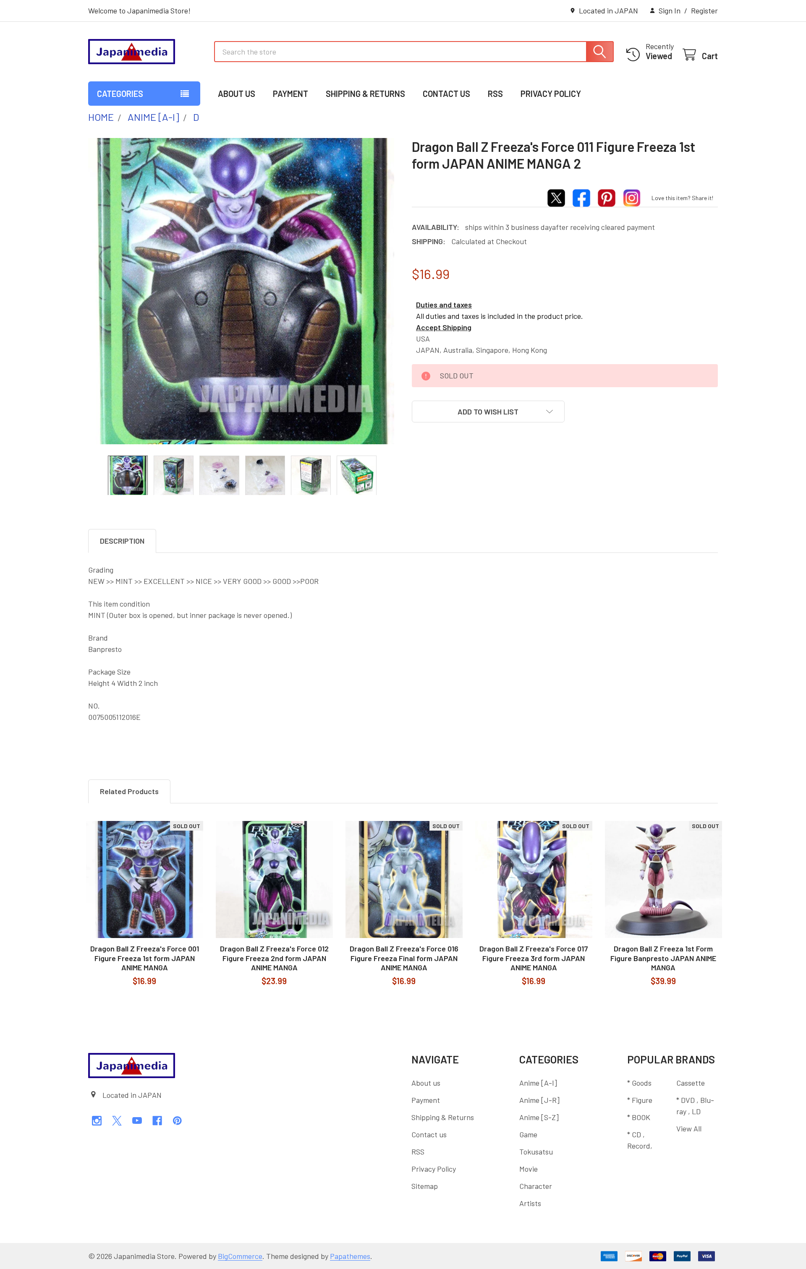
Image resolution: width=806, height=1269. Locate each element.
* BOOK (638, 1117)
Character (535, 1186)
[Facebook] (157, 1120)
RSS (495, 94)
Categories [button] (120, 94)
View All (688, 1128)
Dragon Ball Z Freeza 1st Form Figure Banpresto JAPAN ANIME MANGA (663, 958)
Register (704, 10)
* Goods (639, 1082)
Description (122, 540)
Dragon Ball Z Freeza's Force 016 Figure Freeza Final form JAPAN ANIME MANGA (404, 958)
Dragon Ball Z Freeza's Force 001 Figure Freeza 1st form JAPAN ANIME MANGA (144, 958)
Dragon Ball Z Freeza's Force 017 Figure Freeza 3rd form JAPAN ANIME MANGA (533, 958)
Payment (290, 94)
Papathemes (350, 1256)
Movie (528, 1168)
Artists (530, 1203)
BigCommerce (240, 1256)
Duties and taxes (444, 304)
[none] (241, 291)
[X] (117, 1120)
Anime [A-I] (538, 1082)
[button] (488, 411)
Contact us (446, 94)
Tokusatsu (536, 1151)
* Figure (639, 1100)
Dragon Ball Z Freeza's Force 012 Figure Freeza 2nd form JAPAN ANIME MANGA (274, 958)
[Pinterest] (177, 1120)
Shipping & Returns (365, 94)
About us (236, 94)
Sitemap (424, 1186)
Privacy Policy (551, 94)
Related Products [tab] (129, 791)
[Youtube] (137, 1120)
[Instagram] (96, 1120)
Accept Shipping (443, 327)
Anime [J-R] (539, 1100)
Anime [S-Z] (539, 1117)
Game (528, 1134)
